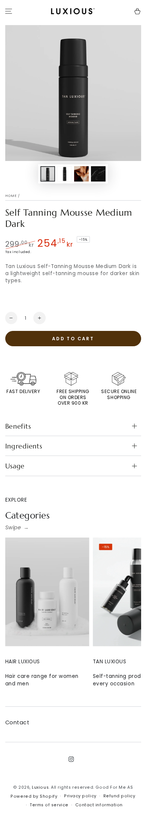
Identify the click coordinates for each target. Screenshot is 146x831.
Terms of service (49, 805)
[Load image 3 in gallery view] (81, 174)
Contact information (99, 805)
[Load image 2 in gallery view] (64, 174)
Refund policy (119, 796)
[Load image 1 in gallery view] (47, 174)
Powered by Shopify (33, 796)
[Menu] (9, 11)
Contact (17, 722)
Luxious (40, 787)
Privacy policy (80, 796)
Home (11, 196)
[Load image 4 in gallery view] (98, 174)
